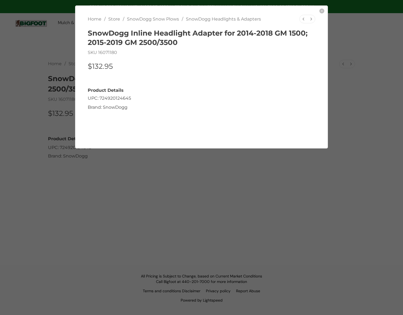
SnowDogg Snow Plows (153, 19)
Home (94, 19)
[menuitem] (303, 19)
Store (114, 19)
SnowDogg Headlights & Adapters (223, 19)
